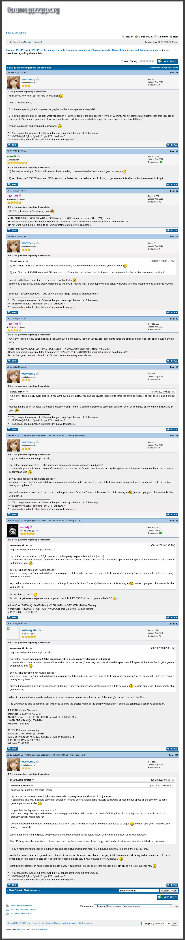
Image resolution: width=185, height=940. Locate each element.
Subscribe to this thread (21, 913)
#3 (177, 191)
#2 (177, 151)
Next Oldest (15, 890)
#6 (177, 367)
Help (175, 36)
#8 (177, 521)
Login (28, 42)
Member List (145, 36)
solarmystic (29, 630)
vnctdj (77, 520)
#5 (177, 319)
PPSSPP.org (25, 923)
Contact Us (13, 923)
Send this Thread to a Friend (23, 909)
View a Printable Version (21, 905)
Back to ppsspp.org (16, 32)
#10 (176, 755)
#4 (177, 236)
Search (129, 36)
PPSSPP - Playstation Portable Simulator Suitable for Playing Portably (70, 50)
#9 (177, 624)
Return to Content (53, 923)
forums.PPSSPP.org (17, 50)
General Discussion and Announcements (135, 50)
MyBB (19, 929)
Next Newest (31, 890)
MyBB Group (41, 929)
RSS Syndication (84, 923)
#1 (177, 73)
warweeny (28, 79)
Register (37, 42)
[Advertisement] (71, 23)
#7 (177, 436)
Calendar (163, 36)
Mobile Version (69, 923)
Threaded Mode (157, 67)
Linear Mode (172, 67)
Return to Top (38, 923)
